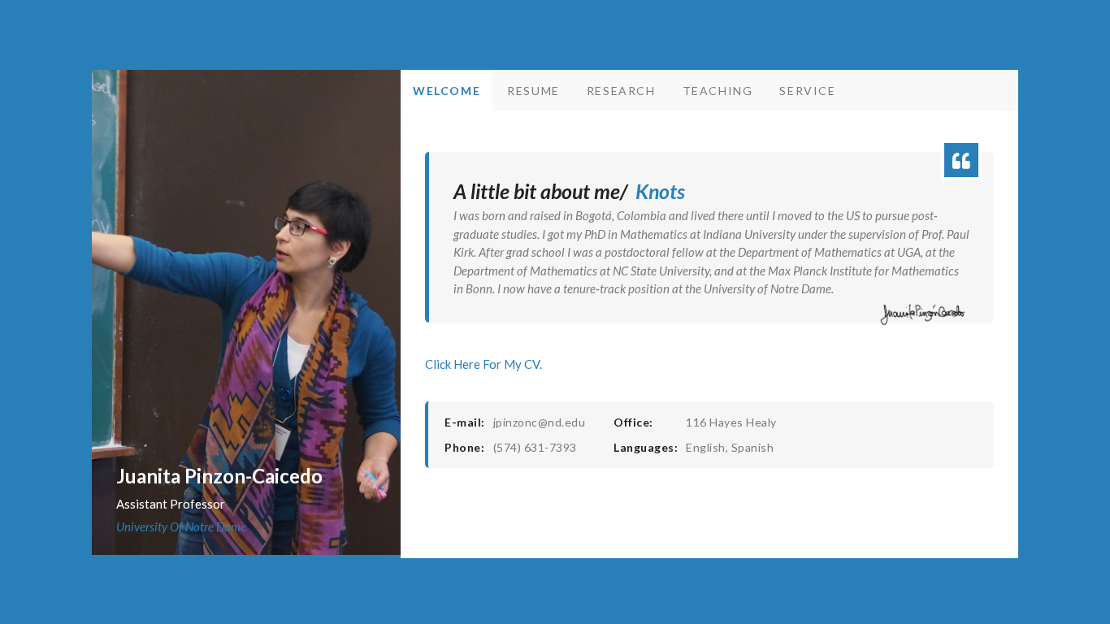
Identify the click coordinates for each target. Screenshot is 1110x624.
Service (807, 91)
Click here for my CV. (483, 364)
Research (621, 91)
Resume (533, 91)
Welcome (446, 91)
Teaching (718, 91)
